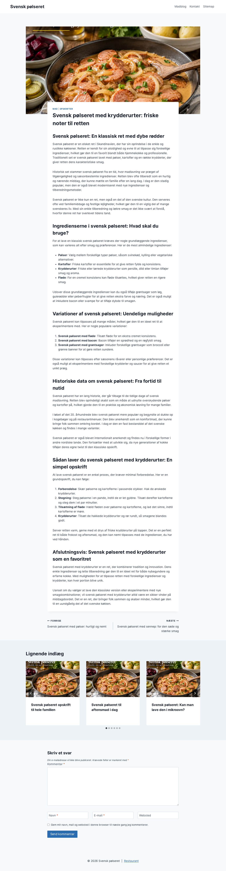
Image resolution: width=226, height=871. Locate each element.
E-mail (99, 815)
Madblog (180, 6)
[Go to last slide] (31, 693)
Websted (145, 815)
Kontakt (195, 6)
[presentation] (53, 679)
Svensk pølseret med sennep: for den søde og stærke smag (148, 626)
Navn (53, 815)
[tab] (106, 728)
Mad (55, 109)
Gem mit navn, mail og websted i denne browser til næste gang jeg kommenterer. (99, 824)
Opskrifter (66, 109)
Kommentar (56, 764)
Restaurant (131, 861)
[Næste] (195, 693)
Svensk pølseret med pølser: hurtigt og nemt (76, 623)
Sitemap (208, 6)
